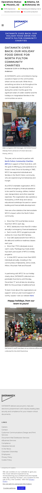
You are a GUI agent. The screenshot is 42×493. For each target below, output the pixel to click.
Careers (4, 427)
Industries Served (8, 446)
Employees (6, 454)
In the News (6, 449)
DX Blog (23, 69)
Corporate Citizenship (10, 452)
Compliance (6, 443)
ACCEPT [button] (21, 488)
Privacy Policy (7, 457)
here (32, 296)
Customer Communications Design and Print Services (19, 434)
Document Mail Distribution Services (15, 438)
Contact (5, 430)
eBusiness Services (9, 440)
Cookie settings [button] (9, 488)
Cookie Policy (7, 460)
